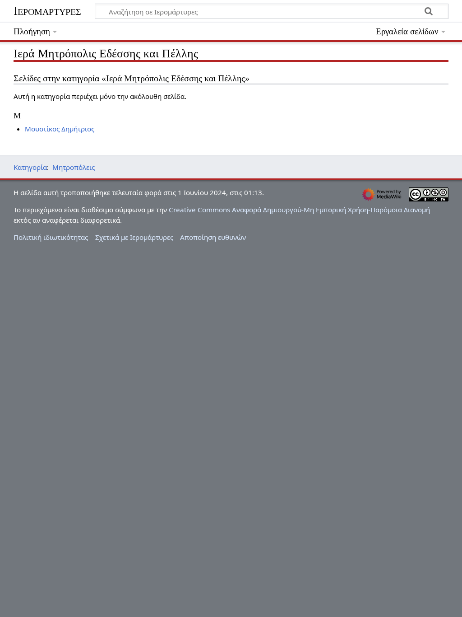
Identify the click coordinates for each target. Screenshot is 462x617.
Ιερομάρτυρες (47, 11)
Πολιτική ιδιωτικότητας (51, 237)
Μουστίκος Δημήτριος (59, 128)
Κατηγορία (30, 167)
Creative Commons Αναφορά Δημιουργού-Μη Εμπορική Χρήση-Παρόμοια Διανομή (299, 209)
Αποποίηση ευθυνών (213, 237)
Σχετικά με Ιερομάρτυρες (134, 237)
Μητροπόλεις (73, 167)
